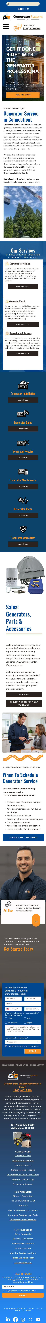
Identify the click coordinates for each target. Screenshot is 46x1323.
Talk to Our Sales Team (23, 1257)
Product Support (23, 1248)
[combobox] (23, 1042)
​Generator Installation (23, 1160)
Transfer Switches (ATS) (23, 1200)
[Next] (41, 68)
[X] (26, 9)
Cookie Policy (26, 1310)
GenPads (23, 1205)
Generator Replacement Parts (23, 1215)
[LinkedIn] (19, 9)
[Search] (23, 4)
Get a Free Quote (23, 1234)
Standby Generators (23, 1196)
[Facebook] (21, 9)
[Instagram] (23, 9)
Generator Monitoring (23, 1179)
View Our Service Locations (23, 1253)
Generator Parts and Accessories (23, 1174)
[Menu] (6, 26)
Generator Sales (23, 1155)
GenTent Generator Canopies (23, 1210)
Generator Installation (20, 263)
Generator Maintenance (20, 333)
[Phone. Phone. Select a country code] (8, 1009)
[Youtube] (28, 9)
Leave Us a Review (23, 1262)
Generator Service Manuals (23, 1219)
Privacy (31, 1308)
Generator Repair (17, 301)
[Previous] (5, 68)
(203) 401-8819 (31, 28)
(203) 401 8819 (22, 1090)
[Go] (36, 920)
